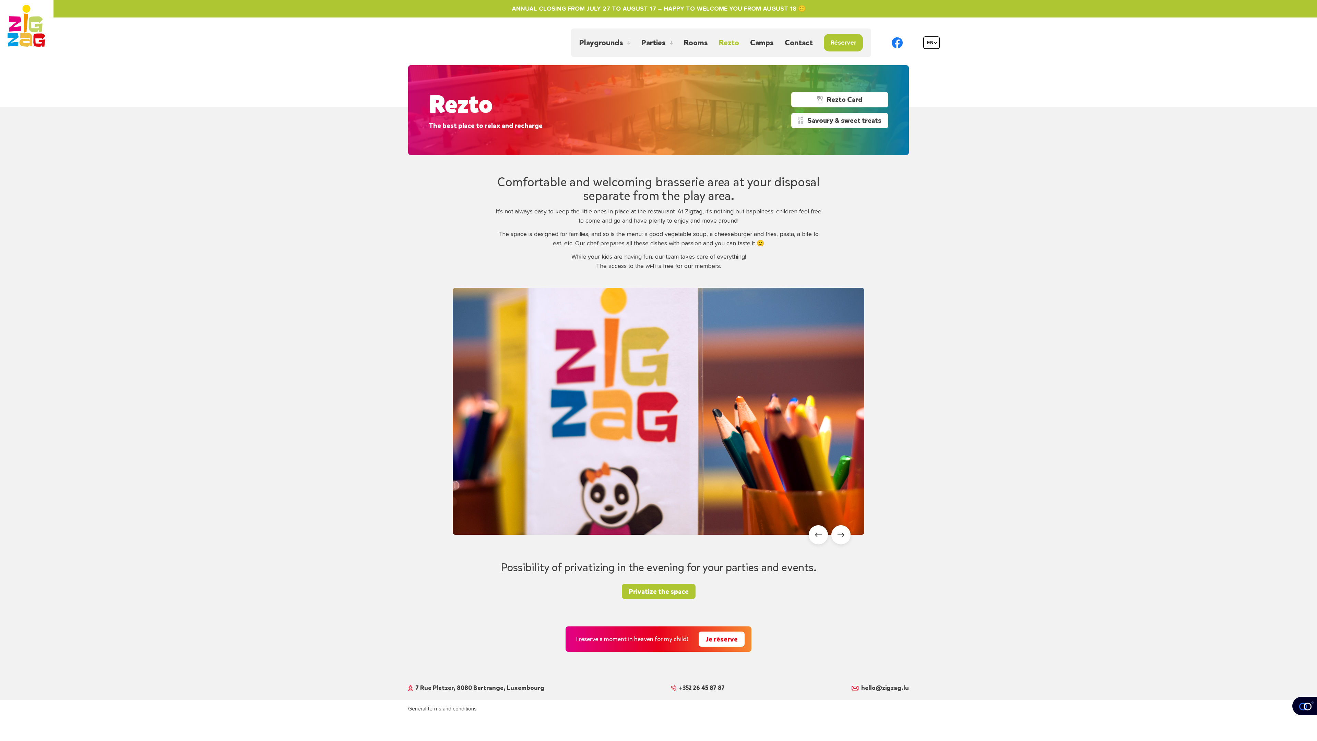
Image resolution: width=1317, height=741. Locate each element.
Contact (799, 43)
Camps (762, 43)
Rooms (696, 43)
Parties (653, 43)
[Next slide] (841, 534)
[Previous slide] (818, 534)
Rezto (729, 43)
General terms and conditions (442, 709)
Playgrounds (601, 43)
